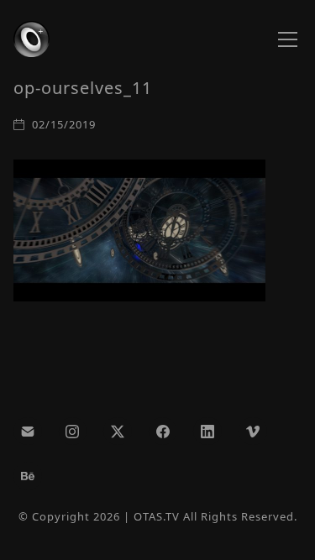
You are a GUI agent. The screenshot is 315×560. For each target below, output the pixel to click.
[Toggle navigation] (288, 39)
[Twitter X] (117, 431)
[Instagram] (73, 431)
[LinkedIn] (207, 431)
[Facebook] (163, 431)
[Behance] (27, 476)
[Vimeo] (253, 431)
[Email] (27, 431)
